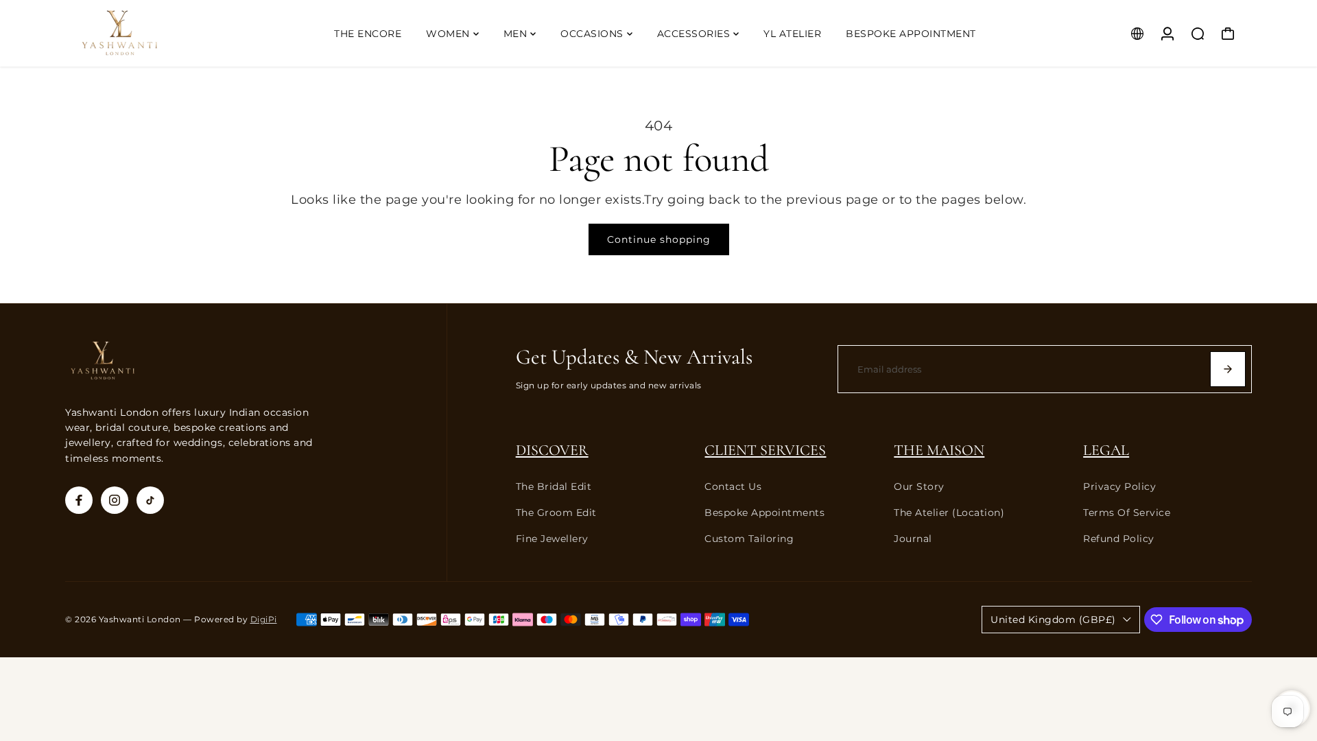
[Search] (1197, 33)
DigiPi (263, 619)
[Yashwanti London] (161, 33)
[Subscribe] (1228, 369)
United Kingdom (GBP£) (1053, 619)
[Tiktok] (150, 500)
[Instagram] (114, 500)
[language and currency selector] (1137, 33)
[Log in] (1167, 33)
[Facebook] (79, 500)
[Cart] (1228, 33)
